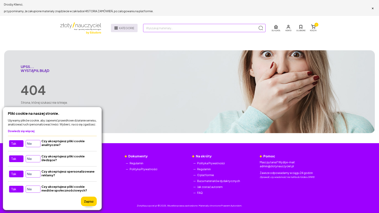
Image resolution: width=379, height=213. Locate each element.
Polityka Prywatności (143, 169)
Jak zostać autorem (210, 187)
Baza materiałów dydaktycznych (218, 181)
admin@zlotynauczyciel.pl (277, 166)
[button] (288, 28)
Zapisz (89, 201)
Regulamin (136, 163)
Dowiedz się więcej (21, 131)
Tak (13, 143)
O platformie (205, 175)
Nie (29, 143)
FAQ (200, 192)
